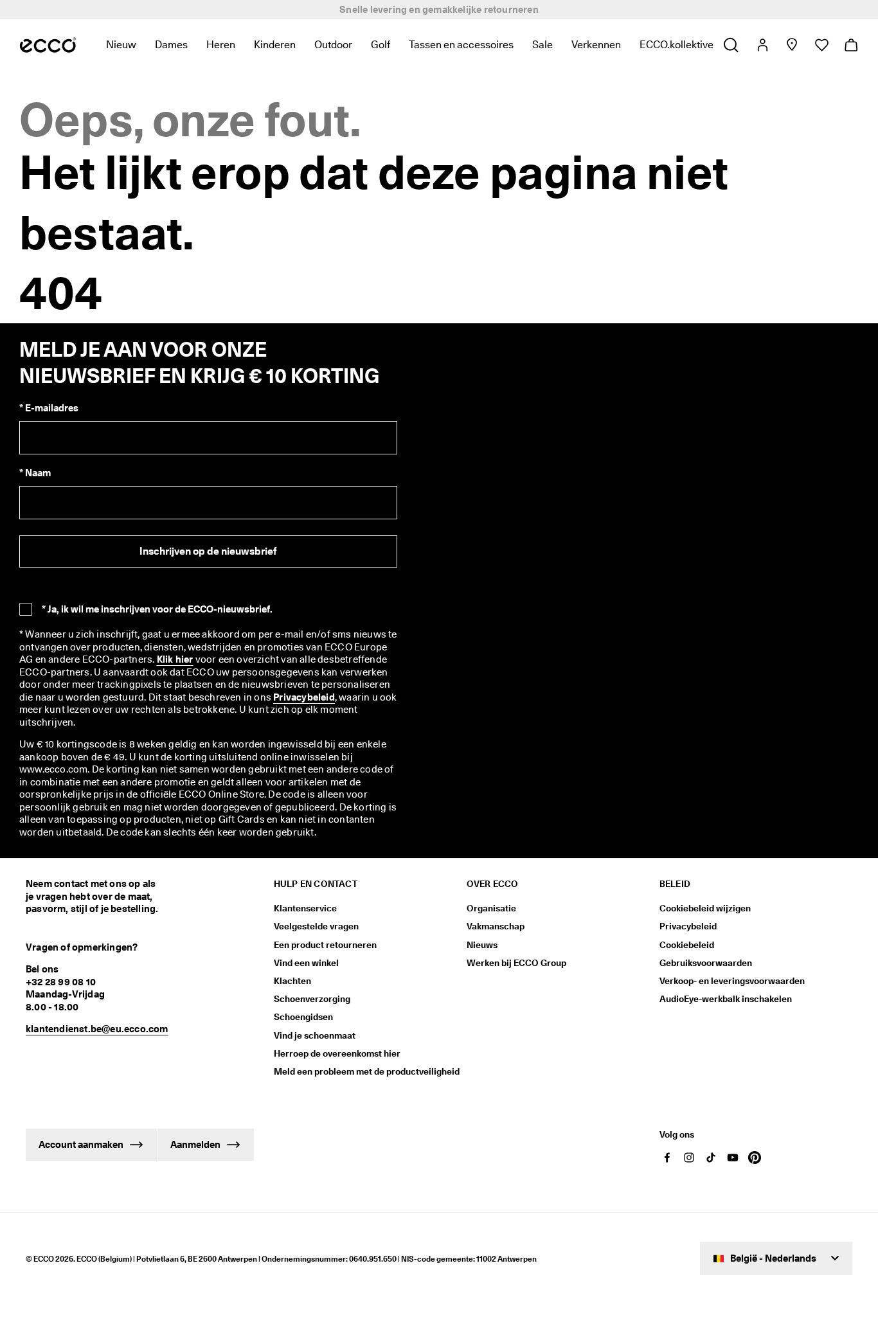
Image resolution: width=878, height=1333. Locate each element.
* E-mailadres (48, 408)
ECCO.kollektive (676, 45)
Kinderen (275, 45)
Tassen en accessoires (461, 45)
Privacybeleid (688, 926)
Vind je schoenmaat (314, 1035)
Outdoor (333, 45)
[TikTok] (711, 1157)
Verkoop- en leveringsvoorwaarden (732, 981)
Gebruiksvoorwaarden (705, 963)
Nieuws (482, 945)
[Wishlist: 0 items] (821, 45)
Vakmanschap (495, 926)
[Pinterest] (754, 1157)
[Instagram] (689, 1157)
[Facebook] (667, 1157)
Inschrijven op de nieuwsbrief (207, 551)
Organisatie (491, 908)
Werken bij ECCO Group (516, 963)
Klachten (292, 981)
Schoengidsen (303, 1017)
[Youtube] (732, 1157)
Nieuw (121, 45)
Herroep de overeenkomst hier (337, 1053)
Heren (220, 45)
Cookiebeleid (686, 945)
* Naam (35, 473)
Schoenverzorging (312, 999)
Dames (171, 45)
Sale (542, 45)
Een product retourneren (325, 945)
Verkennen (596, 45)
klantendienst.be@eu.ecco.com (97, 1029)
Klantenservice (305, 908)
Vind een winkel (306, 963)
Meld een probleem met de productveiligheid (367, 1071)
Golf (380, 45)
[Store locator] (791, 45)
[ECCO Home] (47, 45)
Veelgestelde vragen (316, 926)
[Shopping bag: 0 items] (850, 45)
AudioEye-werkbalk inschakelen (725, 999)
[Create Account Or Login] (762, 45)
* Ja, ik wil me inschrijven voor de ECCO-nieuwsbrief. (157, 609)
